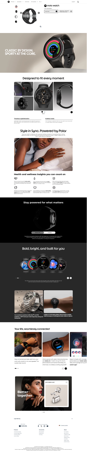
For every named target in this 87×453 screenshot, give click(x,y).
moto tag (40, 434)
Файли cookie (66, 440)
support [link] (73, 1)
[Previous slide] (68, 278)
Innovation (66, 438)
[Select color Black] (42, 112)
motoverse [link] (27, 1)
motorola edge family (18, 433)
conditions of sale (67, 434)
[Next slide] (71, 278)
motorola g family (17, 434)
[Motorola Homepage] (9, 2)
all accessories (41, 431)
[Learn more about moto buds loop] (67, 382)
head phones (41, 433)
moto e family (16, 436)
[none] (28, 344)
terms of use (66, 436)
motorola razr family (17, 431)
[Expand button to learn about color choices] (72, 112)
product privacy (66, 441)
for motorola (66, 431)
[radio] (51, 11)
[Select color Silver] (44, 112)
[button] (13, 1)
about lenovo (66, 433)
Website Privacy (67, 437)
